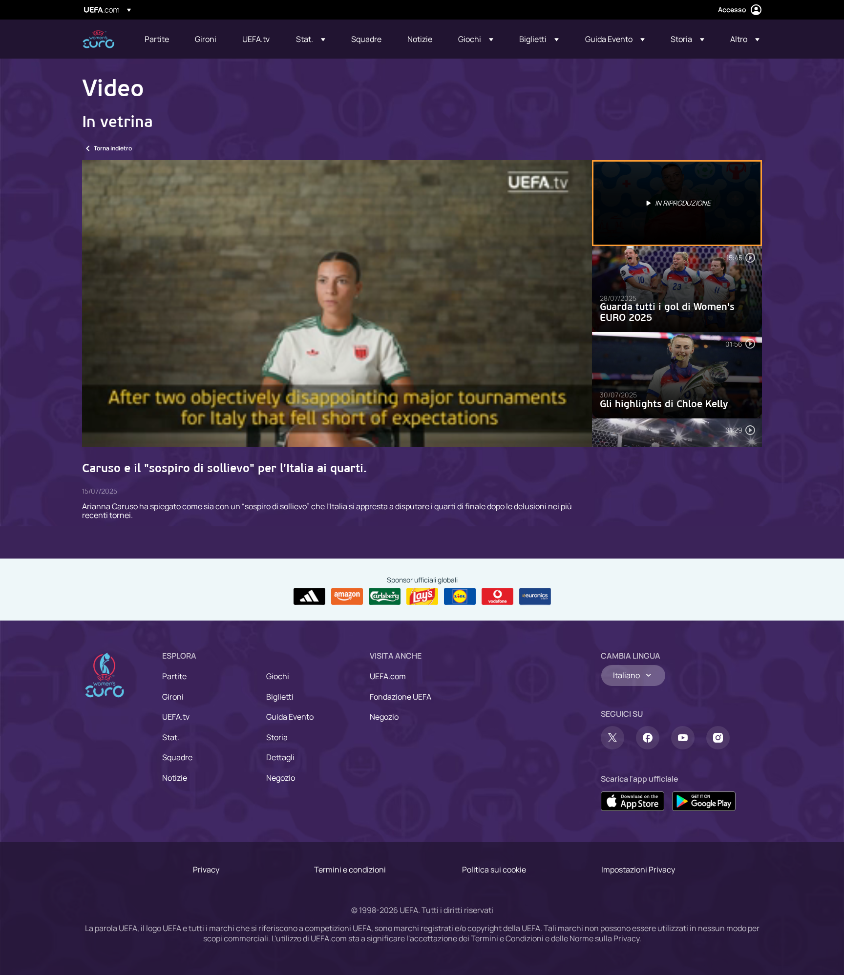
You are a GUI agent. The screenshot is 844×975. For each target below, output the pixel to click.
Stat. (170, 737)
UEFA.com (388, 676)
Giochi (277, 676)
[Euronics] (535, 596)
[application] (337, 303)
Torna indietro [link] (113, 148)
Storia (277, 737)
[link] (156, 39)
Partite (174, 676)
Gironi (173, 696)
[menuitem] (157, 39)
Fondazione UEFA (400, 696)
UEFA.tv (176, 716)
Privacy (206, 869)
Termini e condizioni (350, 869)
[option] (677, 203)
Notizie (174, 777)
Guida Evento (290, 716)
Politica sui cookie (494, 869)
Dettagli (280, 757)
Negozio (280, 777)
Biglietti (280, 696)
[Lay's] (422, 596)
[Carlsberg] (385, 596)
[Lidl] (460, 596)
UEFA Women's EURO (98, 39)
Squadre (177, 757)
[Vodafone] (497, 596)
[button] (311, 39)
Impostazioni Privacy (638, 869)
